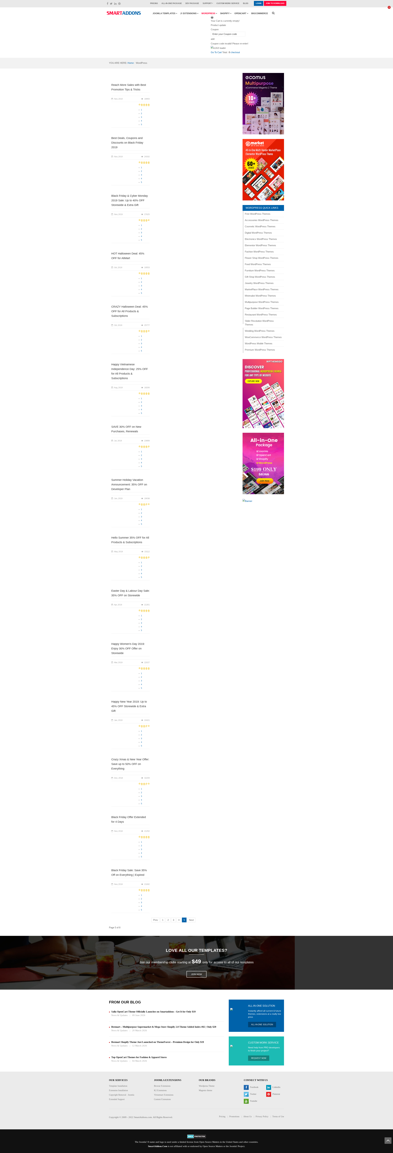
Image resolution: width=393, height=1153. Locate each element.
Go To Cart (216, 52)
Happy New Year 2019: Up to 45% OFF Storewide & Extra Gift (129, 706)
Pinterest (276, 1094)
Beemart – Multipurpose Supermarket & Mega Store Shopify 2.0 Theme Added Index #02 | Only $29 (163, 1027)
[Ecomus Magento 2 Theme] (263, 103)
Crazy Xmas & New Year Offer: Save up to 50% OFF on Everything (130, 764)
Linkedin (276, 1087)
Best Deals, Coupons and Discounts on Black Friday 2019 (127, 143)
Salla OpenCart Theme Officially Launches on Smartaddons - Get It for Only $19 (153, 1011)
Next (191, 920)
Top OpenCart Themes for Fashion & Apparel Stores (139, 1057)
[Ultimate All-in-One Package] (263, 463)
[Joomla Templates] (124, 13)
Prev (155, 920)
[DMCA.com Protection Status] (196, 1136)
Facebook (253, 1087)
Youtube (253, 1101)
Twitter (252, 1094)
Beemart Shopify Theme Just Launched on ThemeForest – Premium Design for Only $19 (157, 1042)
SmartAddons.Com (157, 1146)
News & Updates (119, 1015)
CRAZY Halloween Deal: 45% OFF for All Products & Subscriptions (129, 311)
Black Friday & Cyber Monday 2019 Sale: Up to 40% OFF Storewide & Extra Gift (129, 200)
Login (258, 3)
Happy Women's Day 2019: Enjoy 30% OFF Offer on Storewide (128, 648)
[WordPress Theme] (263, 393)
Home (131, 63)
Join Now (196, 974)
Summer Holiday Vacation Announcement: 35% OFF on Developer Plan (129, 484)
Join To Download (275, 3)
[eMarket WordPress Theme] (263, 169)
